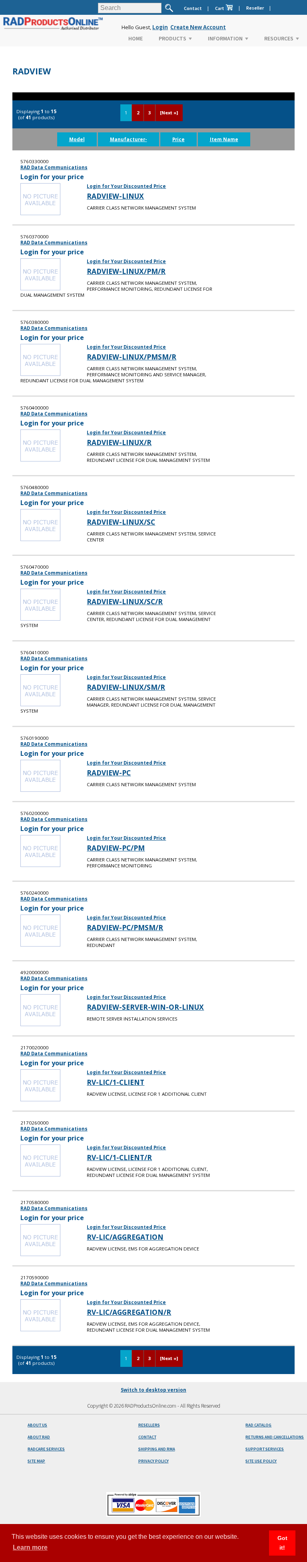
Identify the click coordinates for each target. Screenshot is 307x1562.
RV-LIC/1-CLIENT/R (119, 1157)
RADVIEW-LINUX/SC (121, 522)
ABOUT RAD (39, 1437)
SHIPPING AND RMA (156, 1449)
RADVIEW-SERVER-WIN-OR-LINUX (145, 1007)
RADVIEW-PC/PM (116, 848)
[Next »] (169, 113)
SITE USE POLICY (261, 1461)
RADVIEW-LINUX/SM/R (126, 687)
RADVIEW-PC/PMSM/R (125, 927)
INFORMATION (225, 38)
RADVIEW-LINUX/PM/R (126, 271)
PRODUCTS (172, 38)
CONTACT (147, 1437)
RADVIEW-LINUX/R (119, 442)
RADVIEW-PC (109, 772)
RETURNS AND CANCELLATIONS (274, 1437)
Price (178, 139)
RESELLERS (149, 1425)
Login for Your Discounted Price (126, 186)
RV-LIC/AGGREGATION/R (129, 1312)
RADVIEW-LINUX (115, 196)
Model (77, 139)
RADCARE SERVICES (46, 1449)
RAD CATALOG (258, 1425)
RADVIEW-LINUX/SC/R (125, 601)
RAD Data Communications (54, 167)
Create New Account (198, 27)
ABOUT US (37, 1425)
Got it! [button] (282, 1543)
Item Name (224, 139)
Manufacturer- (128, 139)
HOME (135, 38)
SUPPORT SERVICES (264, 1449)
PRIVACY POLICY (153, 1461)
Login (160, 27)
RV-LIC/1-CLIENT (115, 1082)
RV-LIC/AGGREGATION (125, 1237)
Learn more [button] (30, 1547)
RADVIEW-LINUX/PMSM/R (131, 357)
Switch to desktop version (153, 1390)
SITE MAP (36, 1461)
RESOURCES (278, 38)
